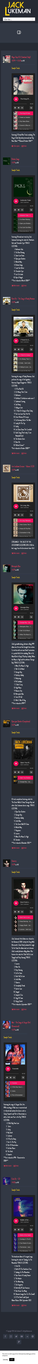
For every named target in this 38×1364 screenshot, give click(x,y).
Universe (14, 861)
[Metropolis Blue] (6, 568)
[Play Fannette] (8, 1068)
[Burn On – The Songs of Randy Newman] (6, 300)
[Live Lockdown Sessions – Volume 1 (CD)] (6, 468)
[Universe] (6, 863)
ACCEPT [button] (11, 1359)
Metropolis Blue (16, 566)
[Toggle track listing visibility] (31, 107)
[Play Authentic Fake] (16, 201)
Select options (16, 146)
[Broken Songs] (6, 161)
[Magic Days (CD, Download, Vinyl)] (6, 59)
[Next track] (18, 107)
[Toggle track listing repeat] (22, 107)
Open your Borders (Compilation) (21, 721)
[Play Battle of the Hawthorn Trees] (16, 1221)
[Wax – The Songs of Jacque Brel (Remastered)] (6, 1024)
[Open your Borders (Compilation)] (6, 723)
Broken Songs (15, 159)
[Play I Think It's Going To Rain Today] (16, 340)
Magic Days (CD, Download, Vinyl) (21, 57)
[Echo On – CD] (6, 1181)
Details (25, 146)
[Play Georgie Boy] (16, 608)
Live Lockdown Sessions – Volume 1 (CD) (23, 466)
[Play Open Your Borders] (16, 763)
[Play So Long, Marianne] (16, 506)
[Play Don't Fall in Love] (16, 903)
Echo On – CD (16, 1179)
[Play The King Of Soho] (16, 99)
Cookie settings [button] (5, 1359)
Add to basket (16, 286)
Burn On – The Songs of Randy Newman (23, 299)
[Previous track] (15, 107)
